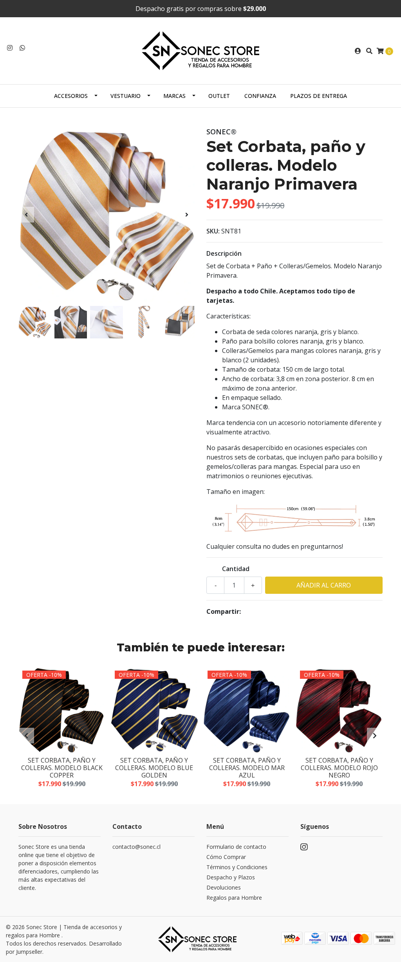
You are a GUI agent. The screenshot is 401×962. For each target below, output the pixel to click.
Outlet (219, 95)
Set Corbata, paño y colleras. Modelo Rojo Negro (339, 767)
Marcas (174, 95)
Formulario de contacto (236, 846)
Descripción (224, 253)
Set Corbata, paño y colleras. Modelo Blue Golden (154, 767)
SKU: (213, 231)
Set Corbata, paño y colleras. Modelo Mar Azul (247, 767)
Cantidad (235, 568)
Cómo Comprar (226, 857)
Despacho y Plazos (230, 877)
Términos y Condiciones (236, 867)
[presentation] (26, 214)
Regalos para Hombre (234, 897)
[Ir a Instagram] (10, 47)
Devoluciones (223, 887)
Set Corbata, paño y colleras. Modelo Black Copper (62, 767)
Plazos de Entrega (318, 95)
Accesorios (71, 95)
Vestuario (125, 95)
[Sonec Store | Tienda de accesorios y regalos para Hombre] (200, 50)
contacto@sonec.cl (136, 846)
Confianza (260, 95)
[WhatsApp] (22, 47)
